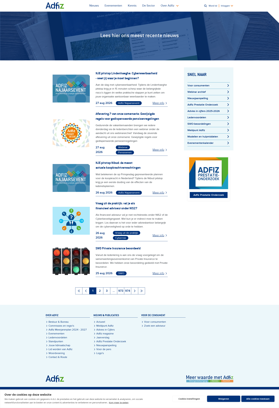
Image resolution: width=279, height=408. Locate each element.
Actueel (100, 321)
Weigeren (223, 398)
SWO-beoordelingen (199, 123)
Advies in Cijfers (105, 329)
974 (127, 291)
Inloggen (225, 5)
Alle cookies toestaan (258, 398)
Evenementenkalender (200, 143)
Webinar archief (196, 91)
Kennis (132, 5)
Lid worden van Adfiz (60, 349)
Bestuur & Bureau (59, 321)
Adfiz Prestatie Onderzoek (202, 104)
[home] (55, 5)
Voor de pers (103, 349)
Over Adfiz (167, 5)
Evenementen (113, 5)
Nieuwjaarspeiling (197, 98)
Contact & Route (58, 357)
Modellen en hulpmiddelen (202, 136)
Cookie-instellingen (189, 398)
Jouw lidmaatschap (59, 345)
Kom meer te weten (118, 402)
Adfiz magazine (105, 333)
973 (120, 291)
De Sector (148, 5)
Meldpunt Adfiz (196, 130)
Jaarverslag (102, 337)
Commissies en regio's (61, 325)
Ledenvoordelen (196, 117)
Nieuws (94, 5)
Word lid (213, 5)
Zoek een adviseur (154, 325)
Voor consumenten (198, 85)
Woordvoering (57, 353)
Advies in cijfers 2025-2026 (203, 111)
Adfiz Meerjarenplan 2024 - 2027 (68, 329)
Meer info (158, 103)
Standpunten (56, 341)
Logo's (100, 353)
